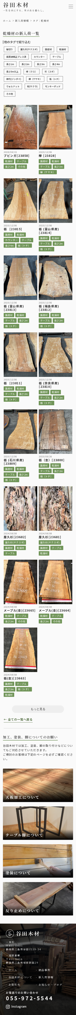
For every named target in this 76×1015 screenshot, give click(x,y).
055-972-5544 (29, 998)
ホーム (7, 20)
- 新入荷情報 (44, 977)
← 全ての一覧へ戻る (18, 719)
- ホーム (12, 970)
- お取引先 (13, 984)
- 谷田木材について (19, 977)
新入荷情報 (22, 20)
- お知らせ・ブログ (49, 984)
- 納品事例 (43, 970)
